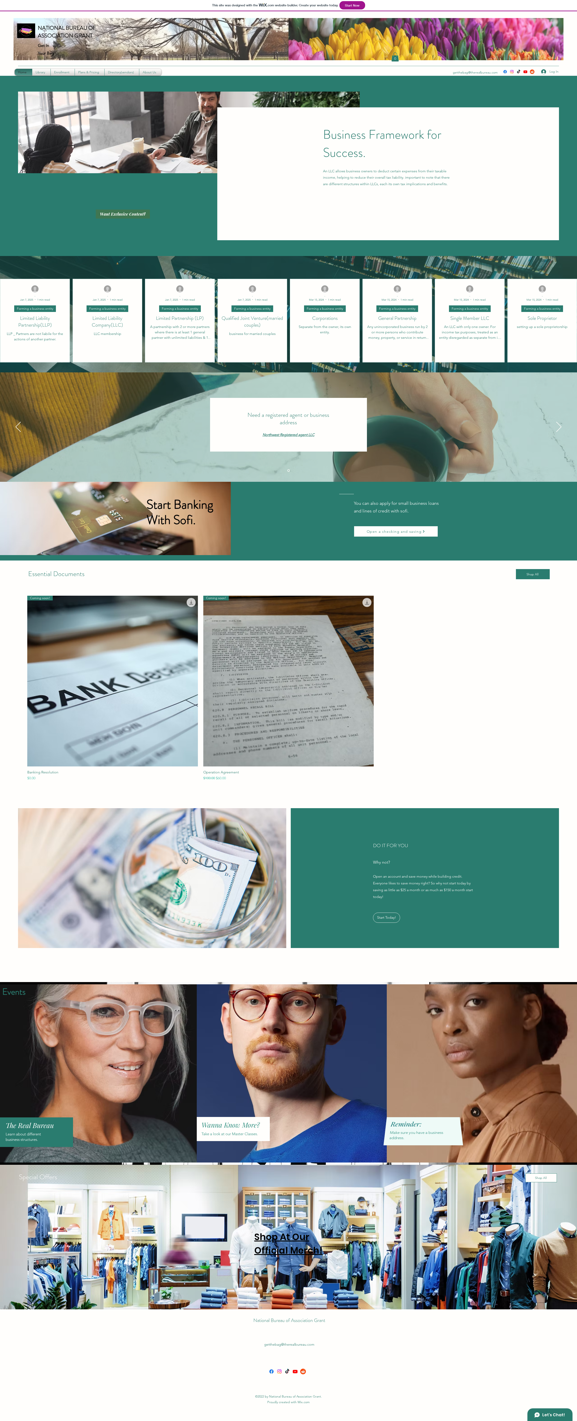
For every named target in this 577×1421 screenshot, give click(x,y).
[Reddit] (532, 71)
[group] (288, 688)
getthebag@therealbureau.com (475, 72)
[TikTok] (518, 71)
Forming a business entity (35, 309)
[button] (395, 57)
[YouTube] (525, 71)
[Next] (558, 427)
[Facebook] (505, 71)
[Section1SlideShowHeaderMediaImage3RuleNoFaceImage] (288, 470)
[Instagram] (512, 71)
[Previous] (18, 427)
